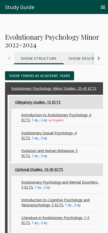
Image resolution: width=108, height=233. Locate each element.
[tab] (39, 58)
